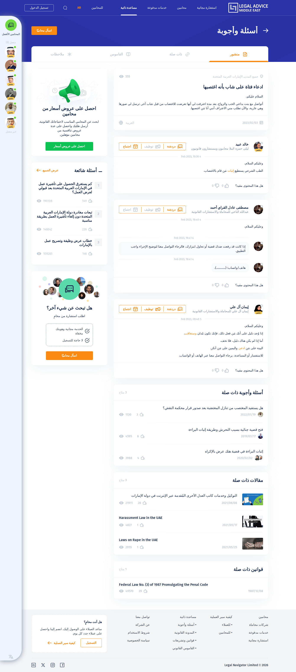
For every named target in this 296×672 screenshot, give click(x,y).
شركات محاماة (258, 624)
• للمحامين (225, 632)
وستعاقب (191, 333)
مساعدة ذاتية (129, 7)
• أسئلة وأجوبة (187, 624)
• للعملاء (227, 624)
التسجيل (91, 643)
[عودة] (263, 30)
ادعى (241, 348)
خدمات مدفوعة (157, 7)
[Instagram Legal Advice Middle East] (52, 665)
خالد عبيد (242, 144)
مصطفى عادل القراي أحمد (229, 207)
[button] (79, 8)
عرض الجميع (50, 170)
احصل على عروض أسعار (69, 146)
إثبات (231, 170)
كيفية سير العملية (64, 643)
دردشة (171, 146)
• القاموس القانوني (184, 648)
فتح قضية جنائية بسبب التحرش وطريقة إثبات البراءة (226, 430)
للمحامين (97, 7)
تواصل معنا (143, 617)
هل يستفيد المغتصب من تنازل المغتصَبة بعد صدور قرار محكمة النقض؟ (213, 408)
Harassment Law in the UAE (140, 518)
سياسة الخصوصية (138, 640)
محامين (182, 7)
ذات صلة (175, 54)
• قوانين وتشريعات (184, 640)
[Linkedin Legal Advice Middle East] (33, 665)
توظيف (148, 309)
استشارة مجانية (206, 7)
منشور (235, 54)
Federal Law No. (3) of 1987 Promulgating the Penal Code (163, 585)
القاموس (116, 54)
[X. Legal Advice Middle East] (43, 665)
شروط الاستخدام (139, 632)
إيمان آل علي (239, 307)
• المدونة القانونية (185, 632)
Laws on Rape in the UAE (138, 540)
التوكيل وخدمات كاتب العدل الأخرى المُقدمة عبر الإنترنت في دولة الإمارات (184, 496)
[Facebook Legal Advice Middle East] (62, 665)
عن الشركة (142, 624)
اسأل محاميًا (44, 30)
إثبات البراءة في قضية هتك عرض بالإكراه (234, 451)
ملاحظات (57, 54)
